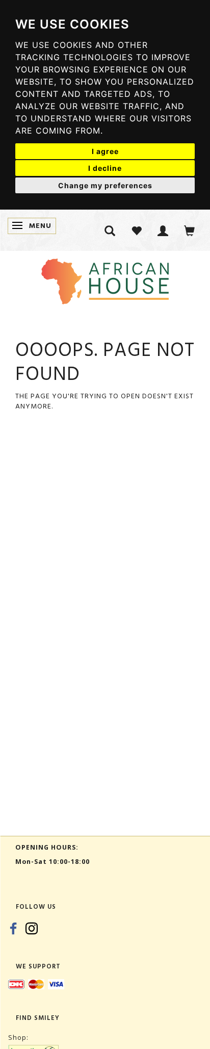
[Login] (163, 230)
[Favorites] (136, 230)
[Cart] (189, 230)
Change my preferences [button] (105, 185)
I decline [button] (105, 168)
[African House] (105, 279)
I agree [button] (105, 151)
